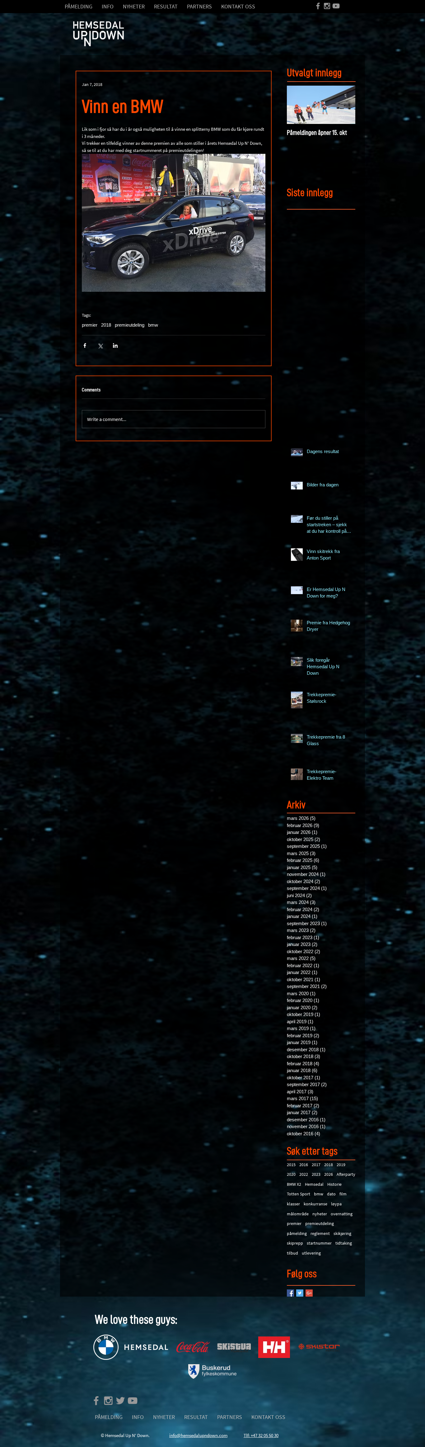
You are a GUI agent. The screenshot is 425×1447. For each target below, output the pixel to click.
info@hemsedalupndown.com (198, 1435)
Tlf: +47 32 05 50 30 (261, 1435)
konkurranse (315, 1204)
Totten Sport (298, 1194)
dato (331, 1194)
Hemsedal (314, 1184)
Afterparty (346, 1174)
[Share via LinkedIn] (115, 345)
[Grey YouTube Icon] (336, 6)
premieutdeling (129, 325)
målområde (298, 1214)
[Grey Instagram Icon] (327, 6)
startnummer (319, 1243)
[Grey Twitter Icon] (120, 1401)
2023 (316, 1174)
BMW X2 (294, 1184)
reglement (320, 1233)
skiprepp (295, 1243)
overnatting (342, 1214)
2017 (316, 1164)
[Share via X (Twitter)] (100, 345)
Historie (334, 1184)
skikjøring (342, 1233)
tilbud (292, 1253)
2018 (106, 325)
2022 (303, 1174)
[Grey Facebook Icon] (318, 6)
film (343, 1194)
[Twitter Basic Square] (299, 1293)
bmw (153, 325)
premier (89, 325)
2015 (291, 1164)
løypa (336, 1204)
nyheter (319, 1214)
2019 (341, 1164)
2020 (291, 1174)
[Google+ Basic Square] (309, 1293)
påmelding (297, 1233)
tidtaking (343, 1243)
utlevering (311, 1253)
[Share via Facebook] (85, 345)
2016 (303, 1164)
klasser (293, 1204)
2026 (328, 1174)
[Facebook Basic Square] (290, 1293)
